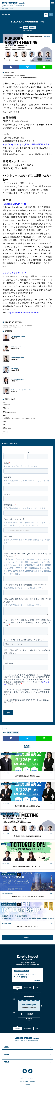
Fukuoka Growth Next (14, 204)
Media (6, 1047)
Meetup (26, 27)
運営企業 (21, 1078)
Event (6, 1054)
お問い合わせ (32, 1081)
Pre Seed (17, 987)
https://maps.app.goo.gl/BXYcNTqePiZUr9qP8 (26, 144)
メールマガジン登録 (24, 1081)
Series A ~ (38, 987)
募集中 (51, 14)
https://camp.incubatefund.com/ (23, 313)
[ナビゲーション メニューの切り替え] (52, 2)
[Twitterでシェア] (27, 67)
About (6, 1062)
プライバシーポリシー (29, 1078)
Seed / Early (27, 987)
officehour (32, 27)
